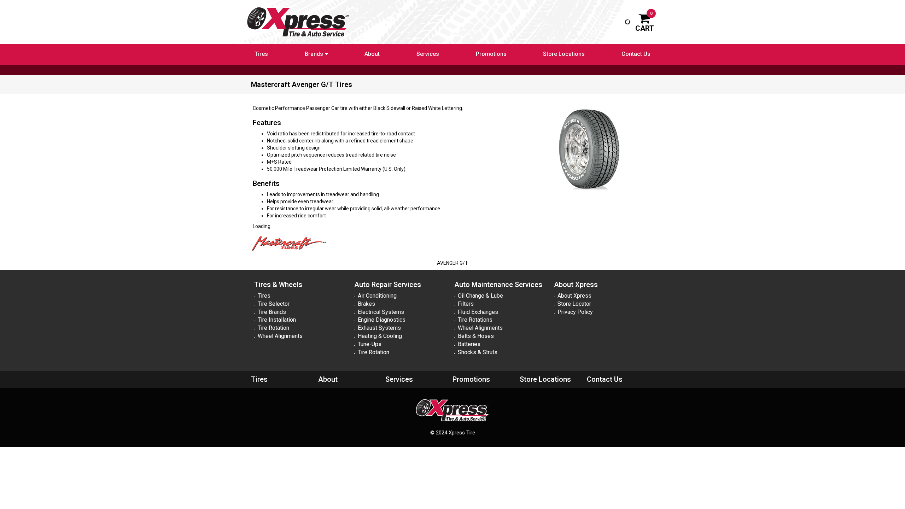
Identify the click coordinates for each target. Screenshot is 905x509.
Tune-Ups (369, 344)
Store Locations (564, 54)
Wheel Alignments (280, 336)
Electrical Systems (381, 312)
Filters (466, 303)
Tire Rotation (273, 327)
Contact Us (635, 54)
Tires (261, 54)
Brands (314, 54)
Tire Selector (274, 303)
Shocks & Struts (477, 352)
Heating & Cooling (380, 336)
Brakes (366, 303)
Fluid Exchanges (478, 312)
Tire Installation (277, 319)
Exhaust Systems (379, 327)
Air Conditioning (377, 295)
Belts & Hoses (476, 336)
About (372, 54)
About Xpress (574, 295)
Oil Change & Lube (480, 295)
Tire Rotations (475, 319)
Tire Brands (272, 312)
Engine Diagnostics (381, 319)
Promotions (491, 54)
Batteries (469, 344)
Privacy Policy (575, 312)
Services (427, 54)
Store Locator (574, 303)
